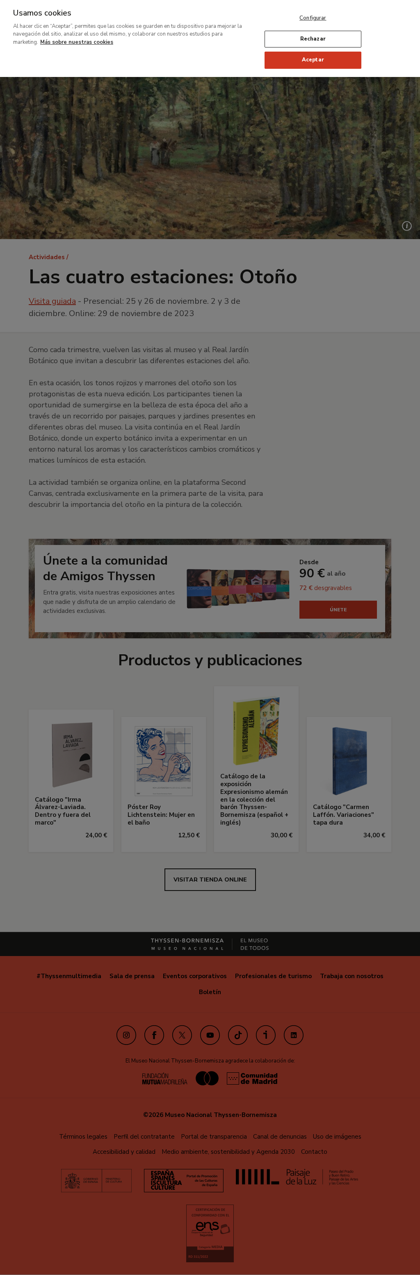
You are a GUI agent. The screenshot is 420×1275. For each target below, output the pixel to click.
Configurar (312, 18)
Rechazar (313, 39)
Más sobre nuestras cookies (76, 42)
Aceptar (313, 59)
